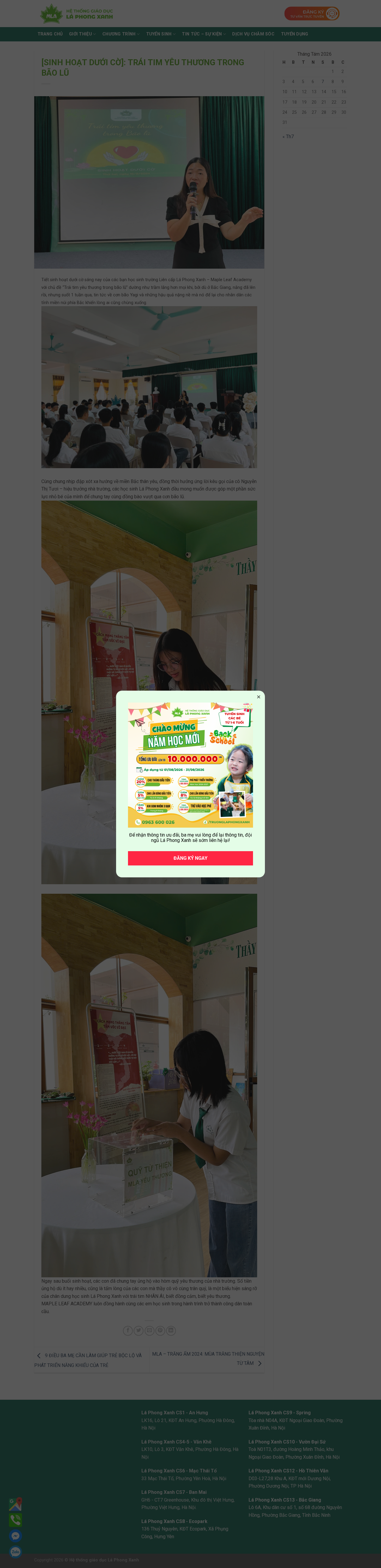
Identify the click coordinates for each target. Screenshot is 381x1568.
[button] (258, 697)
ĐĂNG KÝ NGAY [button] (190, 858)
